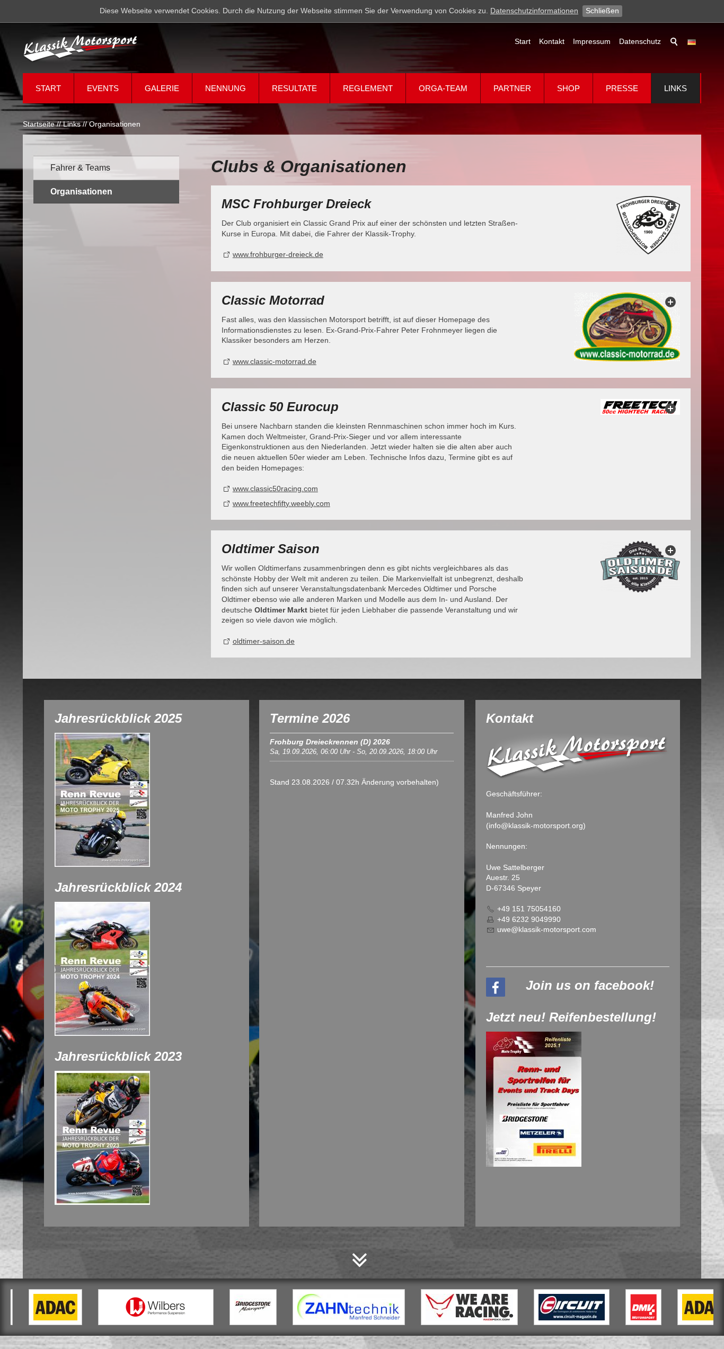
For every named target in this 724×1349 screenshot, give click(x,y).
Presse (622, 88)
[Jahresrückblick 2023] (102, 1138)
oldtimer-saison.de (264, 641)
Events (103, 88)
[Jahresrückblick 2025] (102, 800)
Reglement (368, 88)
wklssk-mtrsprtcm (548, 929)
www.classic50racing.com (275, 488)
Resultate (294, 88)
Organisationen (81, 191)
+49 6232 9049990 (529, 919)
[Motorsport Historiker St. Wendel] (640, 407)
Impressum (592, 41)
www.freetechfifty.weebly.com (281, 503)
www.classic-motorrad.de (274, 361)
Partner (512, 88)
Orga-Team (443, 88)
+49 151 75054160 (529, 908)
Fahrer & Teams (80, 167)
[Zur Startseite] (81, 48)
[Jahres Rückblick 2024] (102, 969)
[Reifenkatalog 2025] (533, 1099)
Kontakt (551, 41)
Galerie (162, 88)
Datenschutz (640, 41)
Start (523, 41)
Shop (568, 88)
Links (675, 88)
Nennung (225, 88)
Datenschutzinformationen (534, 10)
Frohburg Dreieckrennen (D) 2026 (330, 742)
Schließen (602, 10)
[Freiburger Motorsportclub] (627, 326)
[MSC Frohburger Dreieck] (648, 225)
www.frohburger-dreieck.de (278, 254)
